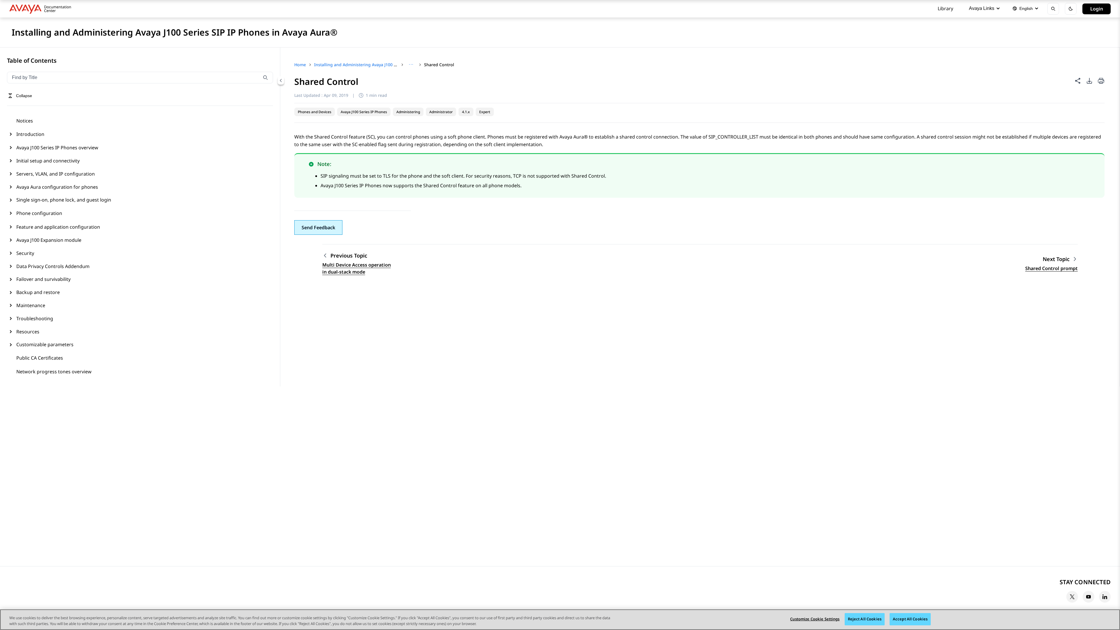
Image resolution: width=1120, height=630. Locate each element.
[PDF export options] (1089, 80)
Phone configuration (39, 213)
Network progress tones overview (54, 371)
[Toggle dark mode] (1071, 9)
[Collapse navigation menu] (281, 80)
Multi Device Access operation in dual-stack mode (356, 268)
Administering (408, 111)
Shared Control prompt (1051, 268)
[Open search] (1053, 9)
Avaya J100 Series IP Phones (364, 111)
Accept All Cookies (910, 619)
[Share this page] (1077, 80)
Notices (24, 121)
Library (945, 8)
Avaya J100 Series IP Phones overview (57, 147)
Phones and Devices (314, 111)
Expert (484, 111)
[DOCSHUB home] (41, 9)
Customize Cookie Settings (814, 619)
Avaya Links (981, 8)
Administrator (441, 111)
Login (1096, 9)
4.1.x (466, 111)
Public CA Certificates (39, 358)
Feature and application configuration (58, 227)
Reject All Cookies (864, 619)
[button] (318, 227)
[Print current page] (1101, 81)
